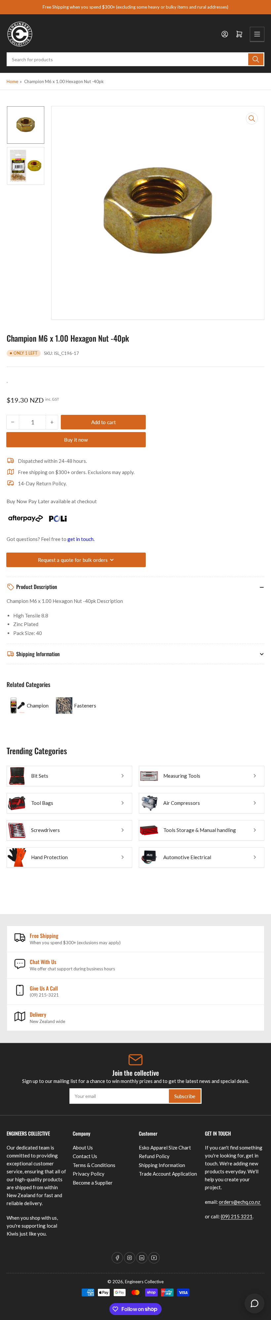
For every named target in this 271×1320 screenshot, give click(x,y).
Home (12, 81)
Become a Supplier (93, 1183)
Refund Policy (154, 1156)
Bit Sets (39, 776)
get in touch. (81, 539)
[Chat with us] (254, 1303)
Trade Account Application (168, 1174)
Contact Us (85, 1156)
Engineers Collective (144, 1281)
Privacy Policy (88, 1174)
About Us (83, 1147)
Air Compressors (181, 803)
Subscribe (184, 1096)
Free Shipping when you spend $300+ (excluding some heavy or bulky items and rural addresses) (135, 7)
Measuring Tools (181, 776)
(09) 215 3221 (236, 1216)
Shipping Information (162, 1165)
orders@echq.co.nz (240, 1202)
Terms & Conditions (94, 1165)
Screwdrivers (45, 830)
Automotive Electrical (187, 857)
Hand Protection (49, 857)
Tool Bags (42, 803)
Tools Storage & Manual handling (199, 830)
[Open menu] (257, 34)
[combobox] (135, 59)
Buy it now (76, 440)
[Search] (256, 59)
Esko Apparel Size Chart (165, 1147)
